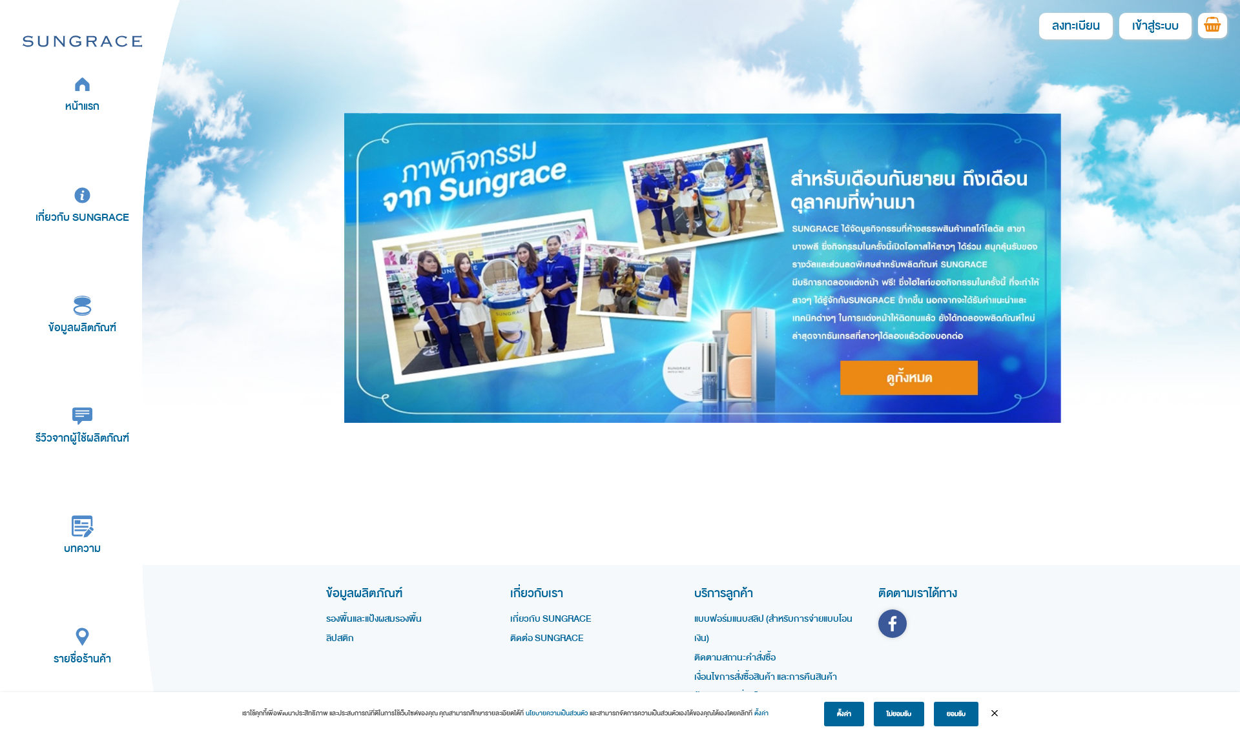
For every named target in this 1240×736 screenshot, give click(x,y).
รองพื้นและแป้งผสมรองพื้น (374, 618)
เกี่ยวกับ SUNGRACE (82, 217)
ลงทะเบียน (1076, 26)
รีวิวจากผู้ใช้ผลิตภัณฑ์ (82, 438)
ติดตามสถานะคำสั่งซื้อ (735, 657)
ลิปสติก (340, 638)
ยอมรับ (956, 714)
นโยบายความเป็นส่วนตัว (557, 713)
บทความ (82, 548)
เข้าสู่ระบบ (1155, 26)
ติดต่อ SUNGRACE (546, 638)
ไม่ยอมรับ (899, 714)
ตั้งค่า (761, 713)
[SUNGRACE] (82, 40)
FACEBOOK (892, 623)
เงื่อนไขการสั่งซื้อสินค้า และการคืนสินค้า (765, 677)
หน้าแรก (82, 106)
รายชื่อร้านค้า (82, 659)
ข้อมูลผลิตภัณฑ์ (82, 327)
